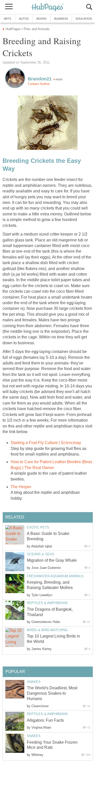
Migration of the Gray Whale (52, 560)
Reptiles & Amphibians (47, 603)
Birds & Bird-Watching (47, 630)
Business (61, 18)
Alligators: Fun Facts (45, 720)
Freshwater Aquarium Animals (55, 576)
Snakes (34, 682)
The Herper (21, 487)
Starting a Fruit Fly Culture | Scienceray (46, 442)
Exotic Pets (38, 527)
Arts (7, 18)
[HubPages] (47, 7)
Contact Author (39, 84)
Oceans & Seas (40, 554)
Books (41, 18)
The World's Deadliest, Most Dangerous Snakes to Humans (52, 693)
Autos (24, 18)
